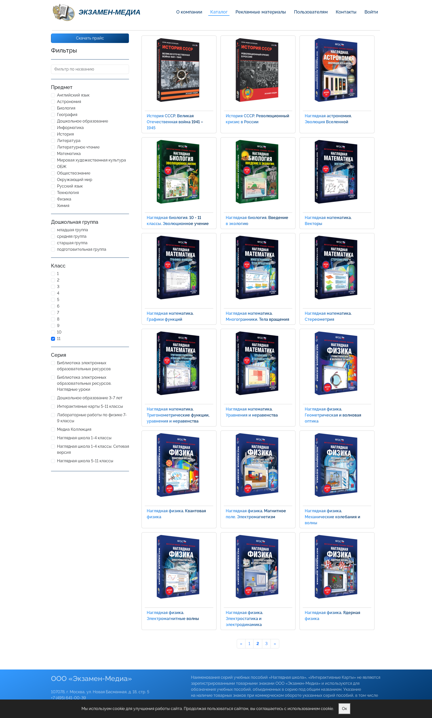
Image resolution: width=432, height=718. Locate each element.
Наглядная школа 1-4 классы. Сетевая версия (93, 449)
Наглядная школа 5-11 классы (85, 460)
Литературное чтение (78, 147)
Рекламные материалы (261, 11)
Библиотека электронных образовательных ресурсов (84, 365)
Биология (66, 108)
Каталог (219, 11)
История (65, 134)
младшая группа (72, 230)
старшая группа (72, 242)
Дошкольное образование (82, 121)
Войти (371, 11)
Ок (344, 708)
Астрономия (69, 101)
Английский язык (73, 95)
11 (58, 338)
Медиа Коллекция (74, 429)
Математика (69, 153)
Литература (68, 140)
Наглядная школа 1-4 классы (84, 438)
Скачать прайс (90, 38)
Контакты (346, 11)
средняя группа (71, 236)
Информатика (70, 127)
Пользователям (311, 11)
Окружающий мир (74, 179)
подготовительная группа (81, 249)
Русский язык (70, 186)
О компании (189, 11)
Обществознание (73, 173)
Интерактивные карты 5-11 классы (90, 406)
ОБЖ (61, 166)
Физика (64, 199)
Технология (68, 192)
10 (59, 332)
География (67, 114)
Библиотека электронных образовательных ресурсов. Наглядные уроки (84, 383)
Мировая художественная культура (91, 160)
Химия (63, 205)
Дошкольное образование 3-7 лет (89, 398)
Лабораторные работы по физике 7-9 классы (92, 417)
